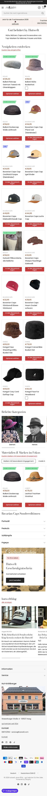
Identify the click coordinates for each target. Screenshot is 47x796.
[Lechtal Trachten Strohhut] (34, 476)
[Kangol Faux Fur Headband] (34, 374)
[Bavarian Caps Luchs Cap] (34, 199)
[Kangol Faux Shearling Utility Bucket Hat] (12, 330)
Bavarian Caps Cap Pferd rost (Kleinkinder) (34, 130)
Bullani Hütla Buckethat (30, 83)
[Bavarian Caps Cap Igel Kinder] (34, 154)
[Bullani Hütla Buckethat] (34, 64)
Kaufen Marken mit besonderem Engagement (19, 456)
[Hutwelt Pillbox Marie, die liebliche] (12, 240)
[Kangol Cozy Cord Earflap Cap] (12, 374)
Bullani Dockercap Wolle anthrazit (11, 128)
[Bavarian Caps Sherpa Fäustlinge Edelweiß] (34, 240)
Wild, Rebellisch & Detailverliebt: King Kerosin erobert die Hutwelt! (17, 636)
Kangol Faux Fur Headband (32, 393)
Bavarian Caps (30, 122)
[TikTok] (15, 742)
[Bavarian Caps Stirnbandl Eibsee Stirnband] (12, 285)
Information (7, 669)
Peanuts (5, 528)
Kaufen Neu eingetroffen (11, 50)
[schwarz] (26, 398)
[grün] (30, 88)
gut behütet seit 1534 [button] (10, 724)
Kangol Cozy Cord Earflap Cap (11, 393)
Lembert (27, 488)
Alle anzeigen (7, 602)
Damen (12, 445)
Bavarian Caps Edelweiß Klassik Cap (12, 217)
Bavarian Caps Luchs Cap (34, 217)
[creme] (30, 398)
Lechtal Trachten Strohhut (32, 495)
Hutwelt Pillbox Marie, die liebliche (12, 259)
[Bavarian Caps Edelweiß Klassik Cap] (12, 199)
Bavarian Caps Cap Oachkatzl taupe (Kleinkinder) (11, 174)
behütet (5, 253)
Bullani (5, 76)
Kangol (5, 342)
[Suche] (42, 13)
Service (5, 675)
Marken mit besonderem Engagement (18, 461)
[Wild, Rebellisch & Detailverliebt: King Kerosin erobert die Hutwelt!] (19, 617)
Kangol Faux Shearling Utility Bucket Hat (10, 350)
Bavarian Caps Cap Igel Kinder (34, 173)
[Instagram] (7, 742)
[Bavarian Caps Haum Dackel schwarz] (34, 285)
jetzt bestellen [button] (15, 580)
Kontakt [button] (5, 737)
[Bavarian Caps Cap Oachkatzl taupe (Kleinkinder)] (12, 154)
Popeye (5, 542)
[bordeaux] (26, 88)
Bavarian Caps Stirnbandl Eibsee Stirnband (10, 305)
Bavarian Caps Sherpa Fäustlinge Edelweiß (33, 261)
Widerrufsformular (10, 747)
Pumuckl (6, 521)
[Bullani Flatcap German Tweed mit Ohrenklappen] (12, 64)
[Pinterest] (11, 742)
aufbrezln (15, 24)
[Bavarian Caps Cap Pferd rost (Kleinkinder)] (34, 110)
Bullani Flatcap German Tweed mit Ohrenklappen (11, 84)
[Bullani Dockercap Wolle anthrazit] (12, 110)
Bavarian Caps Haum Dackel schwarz (31, 305)
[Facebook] (3, 742)
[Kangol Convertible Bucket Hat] (34, 330)
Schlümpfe (7, 535)
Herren (34, 445)
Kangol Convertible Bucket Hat (33, 348)
